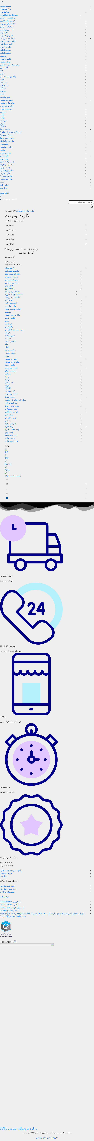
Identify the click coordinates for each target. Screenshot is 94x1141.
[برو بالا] (7, 498)
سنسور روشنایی (6, 29)
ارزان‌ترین (10, 239)
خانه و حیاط (5, 129)
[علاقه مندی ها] (7, 489)
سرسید (3, 91)
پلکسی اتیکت (5, 53)
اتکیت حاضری (5, 59)
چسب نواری (5, 167)
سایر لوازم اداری (6, 170)
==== (2, 182)
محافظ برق (4, 12)
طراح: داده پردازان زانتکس (47, 1137)
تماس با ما (4, 185)
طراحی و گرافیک (7, 141)
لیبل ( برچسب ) (6, 176)
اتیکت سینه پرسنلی (8, 41)
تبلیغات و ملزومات (7, 38)
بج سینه (3, 56)
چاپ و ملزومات (6, 106)
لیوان (2, 94)
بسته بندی (4, 144)
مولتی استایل (5, 62)
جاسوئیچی (4, 85)
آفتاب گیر (4, 68)
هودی (2, 74)
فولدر (2, 123)
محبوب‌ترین (11, 230)
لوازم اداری (4, 156)
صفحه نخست (5, 6)
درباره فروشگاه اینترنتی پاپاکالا (19, 1128)
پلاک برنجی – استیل (8, 76)
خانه (32, 211)
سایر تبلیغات (5, 97)
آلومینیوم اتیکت (6, 44)
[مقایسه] (7, 484)
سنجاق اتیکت (5, 50)
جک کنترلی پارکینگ (7, 24)
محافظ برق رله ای (7, 18)
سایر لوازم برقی (6, 35)
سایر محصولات (6, 179)
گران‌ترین (10, 244)
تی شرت (3, 82)
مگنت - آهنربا (10, 350)
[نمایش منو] (2, 2)
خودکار (3, 88)
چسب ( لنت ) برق (7, 162)
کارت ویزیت (5, 173)
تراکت (2, 118)
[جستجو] (92, 206)
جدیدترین (10, 225)
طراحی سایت (5, 153)
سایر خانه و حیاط (7, 138)
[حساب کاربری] (0, 196)
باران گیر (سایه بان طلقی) (10, 132)
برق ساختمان (5, 9)
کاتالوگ (3, 126)
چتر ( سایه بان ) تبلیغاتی (9, 65)
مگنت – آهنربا (5, 47)
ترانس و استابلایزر (7, 21)
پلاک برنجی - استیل (12, 315)
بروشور (3, 112)
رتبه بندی (10, 234)
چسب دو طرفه (6, 164)
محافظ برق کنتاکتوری (9, 15)
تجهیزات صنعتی (6, 100)
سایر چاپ (4, 120)
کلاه (1, 71)
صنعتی (3, 150)
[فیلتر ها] (7, 479)
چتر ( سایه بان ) (6, 135)
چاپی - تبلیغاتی (10, 418)
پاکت (2, 115)
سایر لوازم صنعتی (7, 103)
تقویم (2, 79)
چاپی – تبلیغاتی (6, 147)
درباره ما (3, 188)
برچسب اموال (6, 109)
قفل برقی (4, 32)
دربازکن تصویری (6, 27)
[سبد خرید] (7, 493)
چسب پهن (4, 159)
